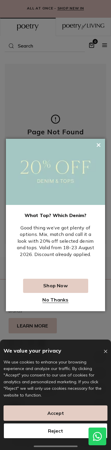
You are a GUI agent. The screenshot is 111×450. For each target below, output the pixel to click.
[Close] (105, 351)
